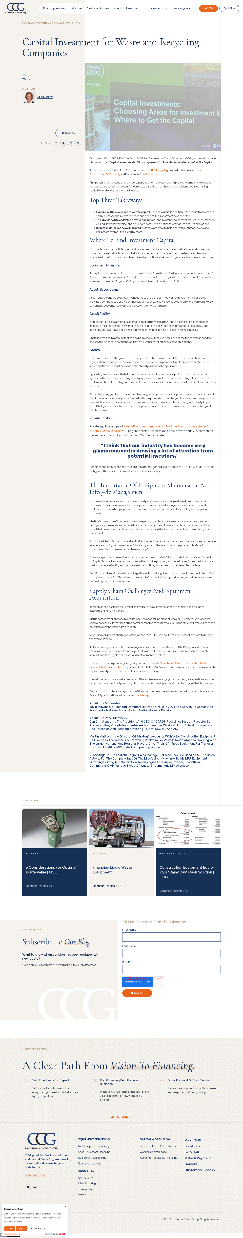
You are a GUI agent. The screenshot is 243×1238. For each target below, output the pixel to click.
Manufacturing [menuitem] (87, 1183)
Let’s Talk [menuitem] (192, 1152)
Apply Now (229, 8)
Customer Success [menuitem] (98, 8)
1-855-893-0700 (159, 8)
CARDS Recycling (157, 170)
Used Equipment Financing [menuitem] (94, 1152)
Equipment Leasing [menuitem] (89, 1163)
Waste (26, 79)
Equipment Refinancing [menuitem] (92, 1157)
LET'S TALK (120, 1116)
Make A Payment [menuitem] (197, 1158)
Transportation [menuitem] (87, 1189)
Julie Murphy (45, 96)
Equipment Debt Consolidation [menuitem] (158, 1146)
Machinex (152, 174)
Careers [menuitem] (190, 1164)
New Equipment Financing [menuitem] (93, 1146)
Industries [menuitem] (76, 8)
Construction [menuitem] (86, 1177)
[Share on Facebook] (56, 143)
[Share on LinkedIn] (63, 143)
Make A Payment (181, 8)
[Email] (78, 143)
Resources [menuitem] (132, 8)
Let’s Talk (208, 8)
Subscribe (68, 133)
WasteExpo (144, 695)
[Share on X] (71, 143)
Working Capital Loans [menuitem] (153, 1152)
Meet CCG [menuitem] (193, 1140)
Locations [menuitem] (192, 1146)
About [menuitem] (118, 8)
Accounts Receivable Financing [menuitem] (158, 1157)
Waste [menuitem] (82, 1195)
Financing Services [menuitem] (54, 8)
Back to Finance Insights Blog (54, 23)
